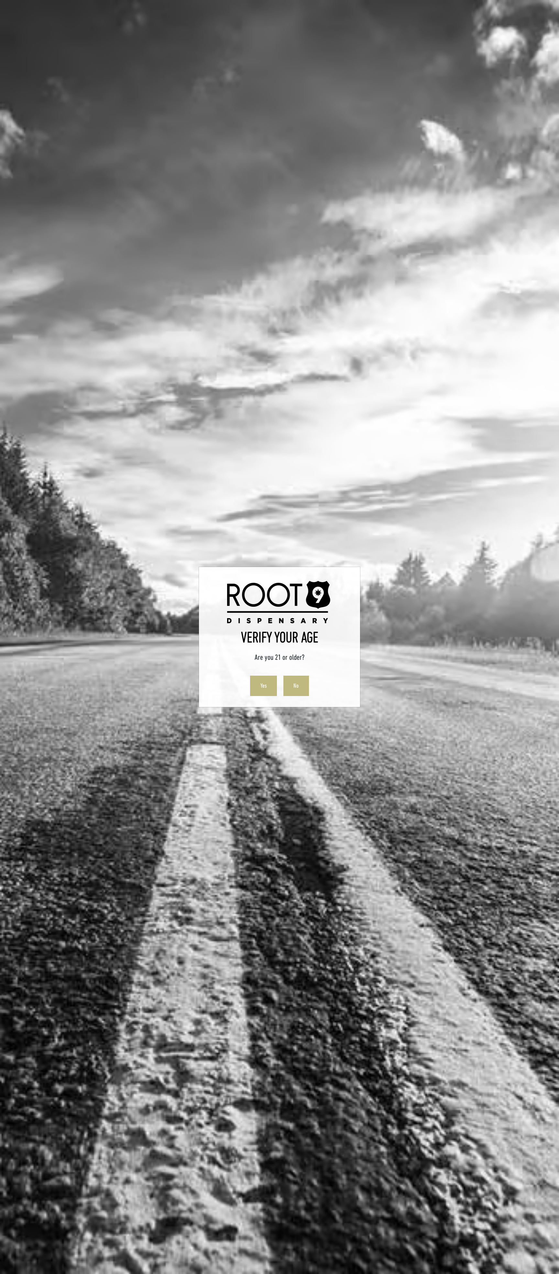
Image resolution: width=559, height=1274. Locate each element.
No (296, 685)
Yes (263, 685)
